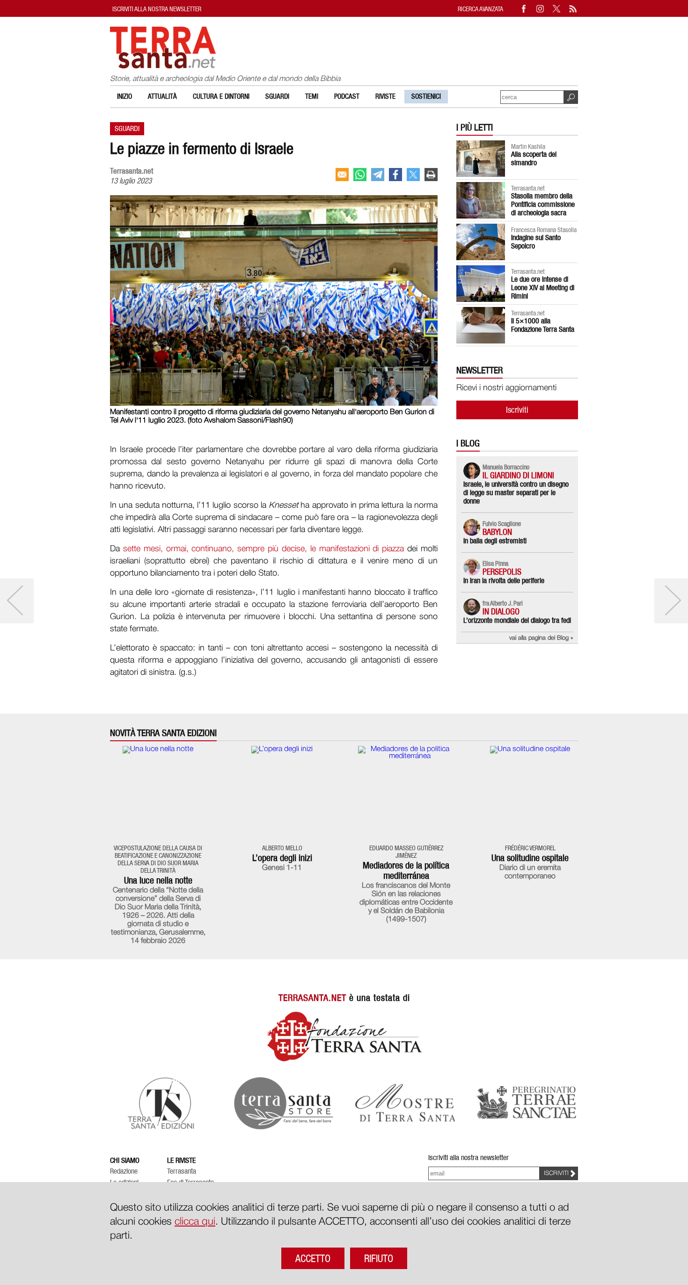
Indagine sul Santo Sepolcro (536, 241)
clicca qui (195, 1222)
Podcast (346, 96)
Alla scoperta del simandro (533, 158)
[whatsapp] (359, 174)
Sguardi (277, 96)
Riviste (385, 96)
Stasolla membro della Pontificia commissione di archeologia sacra (543, 204)
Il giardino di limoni (518, 475)
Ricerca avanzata (480, 9)
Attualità (162, 96)
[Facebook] (524, 9)
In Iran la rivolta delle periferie (503, 580)
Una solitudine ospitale (530, 857)
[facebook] (395, 174)
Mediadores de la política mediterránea (406, 870)
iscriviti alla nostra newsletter (156, 9)
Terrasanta (181, 1171)
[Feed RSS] (573, 9)
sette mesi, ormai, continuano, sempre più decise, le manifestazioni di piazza (263, 549)
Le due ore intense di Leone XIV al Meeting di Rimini (542, 287)
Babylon (497, 532)
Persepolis (502, 572)
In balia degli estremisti (495, 540)
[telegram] (377, 174)
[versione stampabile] (431, 174)
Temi (311, 96)
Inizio (124, 96)
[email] (342, 174)
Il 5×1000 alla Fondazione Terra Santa (542, 325)
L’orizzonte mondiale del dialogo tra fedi (517, 620)
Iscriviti (517, 410)
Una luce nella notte (158, 880)
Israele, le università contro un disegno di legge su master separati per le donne (516, 492)
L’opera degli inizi (282, 857)
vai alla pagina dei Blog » (541, 638)
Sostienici (426, 96)
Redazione (124, 1171)
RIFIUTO (378, 1258)
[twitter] (413, 174)
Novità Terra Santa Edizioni (163, 733)
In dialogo (501, 611)
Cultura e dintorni (221, 96)
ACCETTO (312, 1258)
